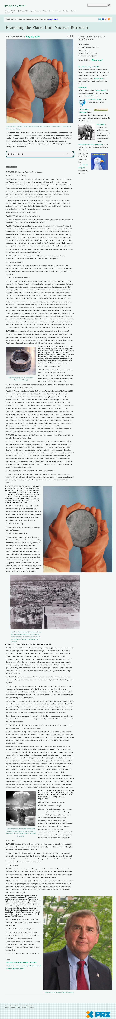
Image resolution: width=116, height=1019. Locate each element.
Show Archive (24, 11)
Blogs (45, 11)
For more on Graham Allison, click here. (21, 962)
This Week (14, 11)
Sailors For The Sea (94, 99)
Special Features (35, 11)
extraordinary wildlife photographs (90, 144)
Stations (51, 11)
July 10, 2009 (32, 36)
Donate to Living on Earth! (88, 67)
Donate (73, 11)
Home (6, 11)
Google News (53, 19)
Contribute (101, 124)
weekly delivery (100, 90)
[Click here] (96, 60)
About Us (66, 11)
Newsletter (8, 12)
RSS (18, 1007)
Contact (13, 1007)
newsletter (89, 96)
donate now (98, 78)
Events (59, 11)
